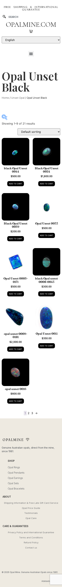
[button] (31, 54)
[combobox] (31, 17)
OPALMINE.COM (31, 24)
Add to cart (15, 184)
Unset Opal (17, 97)
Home (5, 97)
